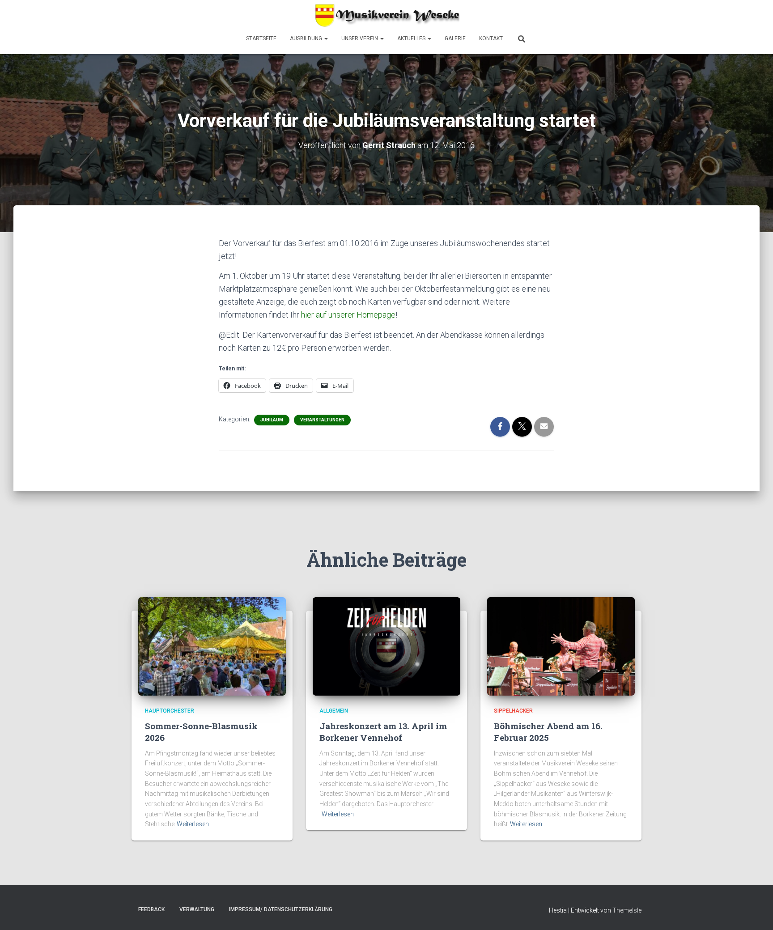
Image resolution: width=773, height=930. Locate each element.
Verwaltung (196, 909)
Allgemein (333, 711)
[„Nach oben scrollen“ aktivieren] (755, 912)
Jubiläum (271, 419)
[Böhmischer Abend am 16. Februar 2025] (561, 646)
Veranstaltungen (322, 419)
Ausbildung (306, 38)
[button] (325, 38)
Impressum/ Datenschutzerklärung (280, 909)
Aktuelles (412, 38)
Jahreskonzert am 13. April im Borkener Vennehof (383, 731)
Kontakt (491, 38)
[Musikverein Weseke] (386, 15)
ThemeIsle (626, 910)
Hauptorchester (169, 711)
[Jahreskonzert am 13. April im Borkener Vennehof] (386, 646)
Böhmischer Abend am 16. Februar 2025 (548, 731)
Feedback (151, 909)
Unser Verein (360, 38)
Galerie (455, 38)
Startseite (261, 38)
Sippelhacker (513, 711)
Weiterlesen (193, 824)
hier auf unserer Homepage (348, 314)
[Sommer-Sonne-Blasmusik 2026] (212, 646)
